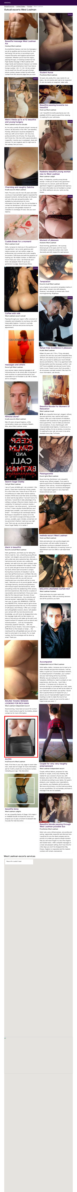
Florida (29, 6)
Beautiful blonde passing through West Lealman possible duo (55, 825)
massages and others (15, 364)
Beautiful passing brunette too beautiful (54, 106)
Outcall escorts (9, 6)
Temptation (45, 281)
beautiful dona (11, 809)
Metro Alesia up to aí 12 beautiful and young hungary (20, 120)
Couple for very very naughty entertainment (53, 764)
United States (20, 6)
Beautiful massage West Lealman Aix (20, 42)
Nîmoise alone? (12, 416)
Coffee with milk (12, 313)
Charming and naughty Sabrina (19, 187)
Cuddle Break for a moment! (18, 241)
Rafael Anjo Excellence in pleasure (56, 348)
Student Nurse (46, 72)
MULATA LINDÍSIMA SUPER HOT (55, 589)
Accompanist (46, 662)
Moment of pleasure (49, 240)
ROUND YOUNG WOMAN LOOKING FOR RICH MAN (17, 702)
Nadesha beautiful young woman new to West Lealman (55, 172)
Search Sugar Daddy (14, 481)
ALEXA (8, 759)
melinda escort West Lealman (53, 535)
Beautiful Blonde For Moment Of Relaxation (55, 407)
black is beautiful (13, 547)
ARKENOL (7, 3)
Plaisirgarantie (46, 473)
